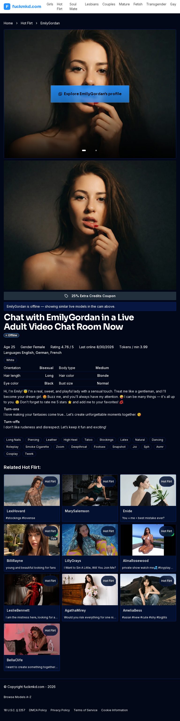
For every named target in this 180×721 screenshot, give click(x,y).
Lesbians (92, 4)
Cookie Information (114, 710)
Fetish (138, 4)
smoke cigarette (37, 446)
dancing (157, 439)
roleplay (12, 446)
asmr (159, 446)
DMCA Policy (38, 710)
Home (8, 23)
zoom (60, 446)
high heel (70, 439)
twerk (29, 454)
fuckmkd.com (23, 6)
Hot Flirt (59, 6)
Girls (50, 4)
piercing (33, 439)
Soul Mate (73, 6)
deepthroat (79, 446)
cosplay (12, 454)
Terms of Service (86, 710)
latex (124, 439)
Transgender (156, 4)
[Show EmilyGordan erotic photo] (84, 150)
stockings (106, 439)
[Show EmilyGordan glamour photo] (96, 150)
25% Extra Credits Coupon (96, 297)
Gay (173, 4)
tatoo (88, 439)
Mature (124, 4)
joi (135, 446)
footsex (99, 446)
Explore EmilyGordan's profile (95, 95)
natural (140, 439)
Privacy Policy (60, 710)
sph (146, 446)
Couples (108, 4)
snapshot (119, 446)
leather (51, 439)
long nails (13, 439)
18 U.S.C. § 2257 (14, 710)
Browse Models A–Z (17, 697)
